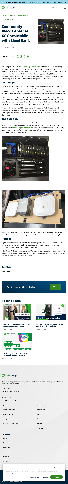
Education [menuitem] (6, 438)
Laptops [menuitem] (39, 423)
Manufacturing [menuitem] (7, 443)
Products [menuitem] (6, 406)
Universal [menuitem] (40, 428)
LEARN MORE (57, 2)
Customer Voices (7, 15)
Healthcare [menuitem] (6, 447)
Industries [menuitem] (6, 434)
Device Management (23, 15)
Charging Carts (10, 19)
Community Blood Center (30, 67)
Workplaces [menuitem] (6, 461)
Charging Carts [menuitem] (7, 419)
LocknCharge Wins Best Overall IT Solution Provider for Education (14, 355)
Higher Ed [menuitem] (6, 456)
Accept (57, 477)
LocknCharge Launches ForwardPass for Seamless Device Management (17, 325)
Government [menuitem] (7, 452)
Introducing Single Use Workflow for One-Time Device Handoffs (49, 325)
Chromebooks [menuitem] (41, 409)
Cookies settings (34, 477)
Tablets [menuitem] (39, 419)
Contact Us (55, 287)
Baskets (28, 130)
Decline (45, 477)
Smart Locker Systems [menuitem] (9, 409)
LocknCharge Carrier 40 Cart (22, 128)
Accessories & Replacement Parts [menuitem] (13, 423)
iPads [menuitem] (38, 414)
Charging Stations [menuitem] (8, 414)
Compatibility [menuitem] (41, 406)
